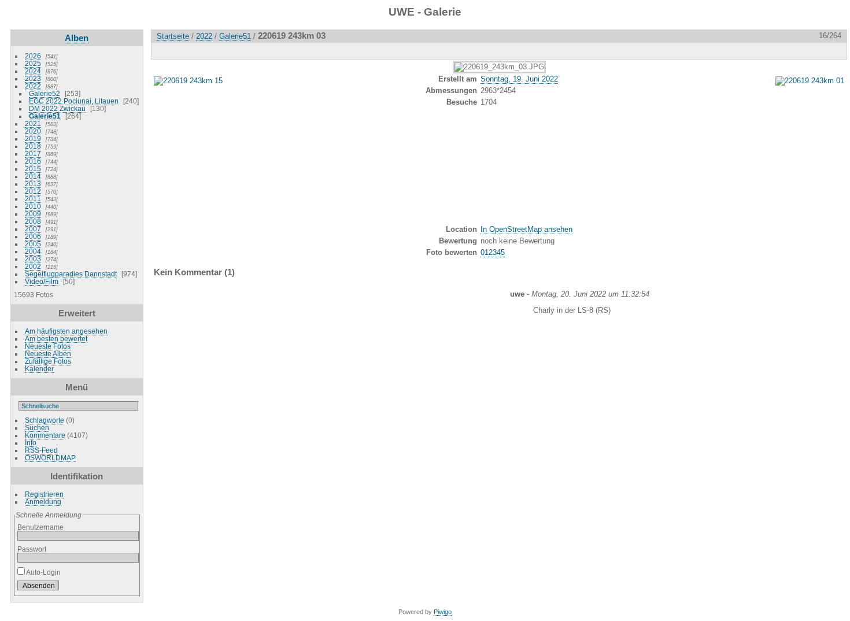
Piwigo (443, 611)
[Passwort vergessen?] (127, 588)
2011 (33, 198)
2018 (33, 146)
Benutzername (40, 527)
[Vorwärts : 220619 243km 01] (834, 50)
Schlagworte (44, 420)
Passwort (31, 549)
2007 (33, 228)
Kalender (39, 368)
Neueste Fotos (48, 346)
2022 (33, 86)
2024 (33, 71)
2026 (33, 56)
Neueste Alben (48, 353)
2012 (33, 191)
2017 (33, 153)
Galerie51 (45, 116)
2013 (33, 183)
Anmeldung (43, 501)
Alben (76, 38)
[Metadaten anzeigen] (214, 50)
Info (30, 442)
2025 (33, 63)
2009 (33, 213)
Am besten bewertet (56, 338)
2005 (33, 243)
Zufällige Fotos (48, 361)
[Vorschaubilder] (786, 50)
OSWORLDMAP (50, 457)
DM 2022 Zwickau (57, 108)
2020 (33, 131)
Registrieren (44, 494)
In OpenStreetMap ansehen (526, 229)
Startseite (173, 36)
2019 (33, 138)
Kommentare (45, 435)
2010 (33, 206)
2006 (33, 236)
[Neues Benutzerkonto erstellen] (112, 588)
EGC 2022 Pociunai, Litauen (74, 101)
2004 (33, 251)
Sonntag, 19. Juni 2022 (519, 79)
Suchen (37, 427)
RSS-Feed (41, 450)
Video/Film (41, 281)
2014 (33, 176)
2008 (33, 221)
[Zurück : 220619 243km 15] (810, 50)
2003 (33, 259)
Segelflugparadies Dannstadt (71, 274)
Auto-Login (43, 572)
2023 (33, 78)
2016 (33, 161)
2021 (33, 123)
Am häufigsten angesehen (66, 331)
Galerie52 (44, 93)
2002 (33, 266)
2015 (33, 168)
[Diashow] (190, 50)
